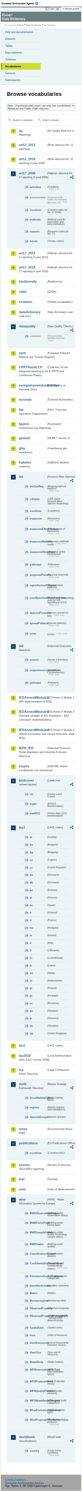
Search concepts (51, 120)
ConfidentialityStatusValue (38, 1263)
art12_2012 (27, 145)
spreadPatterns (38, 623)
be (31, 844)
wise (22, 1199)
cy (31, 859)
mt (31, 973)
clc (31, 794)
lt (30, 950)
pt (31, 995)
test (21, 1179)
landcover (26, 780)
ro (31, 1003)
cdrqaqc (35, 499)
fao (21, 409)
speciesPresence (38, 612)
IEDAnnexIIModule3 (33, 711)
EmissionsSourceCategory (38, 1276)
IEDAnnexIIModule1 (33, 697)
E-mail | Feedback (15, 1479)
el (31, 897)
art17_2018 (27, 267)
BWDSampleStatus (38, 1232)
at (31, 837)
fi (30, 912)
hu (31, 927)
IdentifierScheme (38, 1285)
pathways (35, 564)
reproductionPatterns (38, 585)
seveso (24, 1165)
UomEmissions (38, 1342)
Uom (33, 1335)
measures (36, 518)
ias (21, 476)
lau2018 (25, 1055)
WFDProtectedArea (38, 1381)
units (33, 633)
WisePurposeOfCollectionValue (38, 1419)
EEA (21, 3)
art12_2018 (27, 159)
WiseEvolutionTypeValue (38, 1410)
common (25, 302)
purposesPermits (38, 574)
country (34, 1450)
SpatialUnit (36, 1327)
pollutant (35, 682)
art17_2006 (27, 173)
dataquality (27, 326)
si (31, 1018)
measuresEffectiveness (38, 528)
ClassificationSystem (38, 1253)
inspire (24, 766)
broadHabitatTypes (38, 1097)
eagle (33, 803)
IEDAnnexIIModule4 (33, 730)
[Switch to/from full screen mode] (58, 9)
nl (31, 980)
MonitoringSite (38, 1300)
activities (35, 187)
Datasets (10, 38)
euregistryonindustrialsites (33, 385)
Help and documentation (19, 32)
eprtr (22, 353)
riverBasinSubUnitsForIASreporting (38, 597)
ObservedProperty (38, 1308)
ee (31, 890)
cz (31, 867)
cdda (22, 291)
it (30, 943)
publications (28, 1143)
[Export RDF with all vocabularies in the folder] (71, 177)
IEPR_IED (26, 748)
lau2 (22, 1045)
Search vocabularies (23, 120)
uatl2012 (35, 813)
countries (35, 210)
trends (34, 241)
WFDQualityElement (38, 1391)
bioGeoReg (37, 486)
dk (31, 882)
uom (22, 1189)
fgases (24, 424)
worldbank (27, 1437)
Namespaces (12, 79)
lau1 (22, 827)
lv (31, 965)
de (31, 874)
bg (31, 852)
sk (31, 1025)
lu (31, 958)
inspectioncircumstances (38, 670)
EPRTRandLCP (30, 367)
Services (10, 73)
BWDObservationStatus (38, 1213)
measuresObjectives (38, 551)
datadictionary (30, 312)
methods (35, 219)
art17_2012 (27, 253)
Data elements (13, 52)
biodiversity (28, 281)
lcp (21, 1070)
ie (31, 935)
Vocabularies (13, 66)
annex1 (34, 659)
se (31, 1010)
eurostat (25, 399)
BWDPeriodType (38, 1222)
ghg (22, 448)
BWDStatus (37, 1244)
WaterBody (36, 1362)
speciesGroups (38, 1117)
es (31, 905)
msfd (22, 1084)
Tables (9, 45)
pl (31, 988)
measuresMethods (38, 541)
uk (31, 1033)
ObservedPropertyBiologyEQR (38, 1315)
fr (31, 920)
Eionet (20, 25)
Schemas (10, 59)
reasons (35, 231)
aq (21, 130)
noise (23, 1129)
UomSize (35, 1352)
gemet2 (24, 438)
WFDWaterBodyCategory (38, 1400)
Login (51, 9)
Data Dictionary (33, 25)
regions (34, 1107)
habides (25, 462)
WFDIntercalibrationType (38, 1369)
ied (21, 646)
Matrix (33, 1293)
